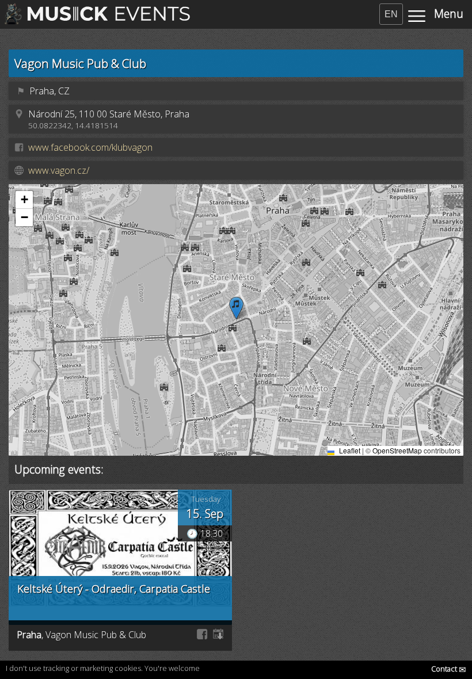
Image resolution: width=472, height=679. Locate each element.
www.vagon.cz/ (58, 170)
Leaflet (348, 450)
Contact (448, 668)
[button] (236, 308)
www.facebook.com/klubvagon (90, 147)
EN (391, 14)
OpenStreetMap (397, 450)
